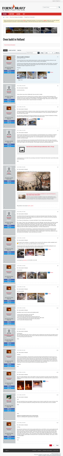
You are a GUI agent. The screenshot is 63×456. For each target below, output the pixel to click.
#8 (57, 265)
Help (24, 14)
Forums (5, 14)
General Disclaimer (47, 450)
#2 (57, 85)
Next (57, 445)
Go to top (56, 450)
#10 (57, 308)
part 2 (32, 205)
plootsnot (9, 62)
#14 (57, 394)
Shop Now (11, 14)
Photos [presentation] (19, 50)
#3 (57, 106)
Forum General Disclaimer (9, 44)
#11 (57, 329)
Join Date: (7, 67)
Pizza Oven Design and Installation (16, 17)
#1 (57, 56)
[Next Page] (52, 53)
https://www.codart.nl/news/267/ (33, 194)
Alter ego (9, 400)
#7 (57, 238)
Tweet (10, 72)
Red (7, 450)
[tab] (5, 50)
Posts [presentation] (5, 50)
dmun (8, 173)
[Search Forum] (59, 7)
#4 (57, 130)
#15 (57, 422)
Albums (18, 14)
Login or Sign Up (56, 1)
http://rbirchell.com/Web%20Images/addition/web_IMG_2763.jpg (40, 146)
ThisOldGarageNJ (9, 335)
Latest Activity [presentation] (12, 50)
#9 (57, 286)
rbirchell (9, 91)
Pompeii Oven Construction (29, 17)
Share (10, 70)
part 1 (29, 205)
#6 (57, 211)
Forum (7, 17)
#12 (57, 350)
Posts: (8, 68)
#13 (57, 372)
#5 (57, 167)
